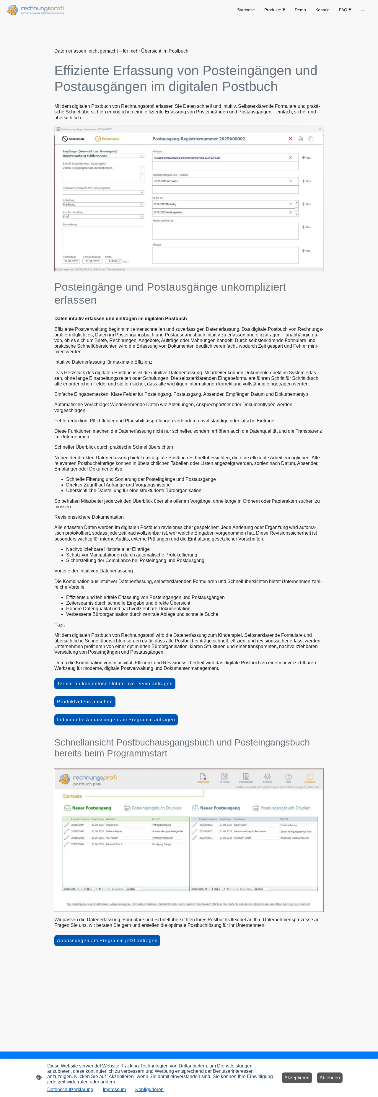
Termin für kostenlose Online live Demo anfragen (115, 683)
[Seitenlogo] (35, 10)
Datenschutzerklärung (70, 1089)
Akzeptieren (296, 1077)
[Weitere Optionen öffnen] (363, 9)
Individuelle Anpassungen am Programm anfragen (116, 719)
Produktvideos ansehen (85, 701)
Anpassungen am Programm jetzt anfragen (107, 940)
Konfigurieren (149, 1089)
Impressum (114, 1089)
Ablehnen (330, 1077)
